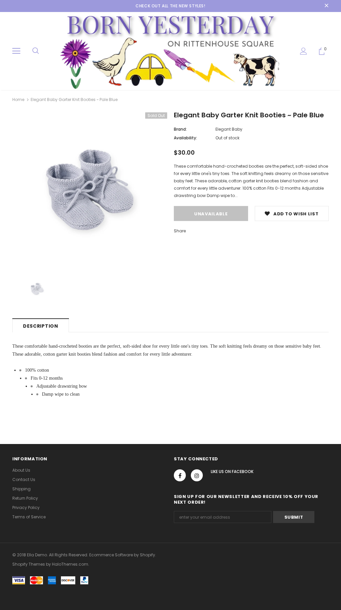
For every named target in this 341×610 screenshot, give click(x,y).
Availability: (185, 138)
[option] (89, 189)
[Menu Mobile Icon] (16, 51)
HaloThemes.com (70, 564)
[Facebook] (180, 475)
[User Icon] (303, 51)
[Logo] (170, 50)
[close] (326, 6)
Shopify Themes (28, 564)
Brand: (180, 129)
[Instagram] (197, 475)
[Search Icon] (35, 51)
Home (18, 99)
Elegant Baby (228, 129)
